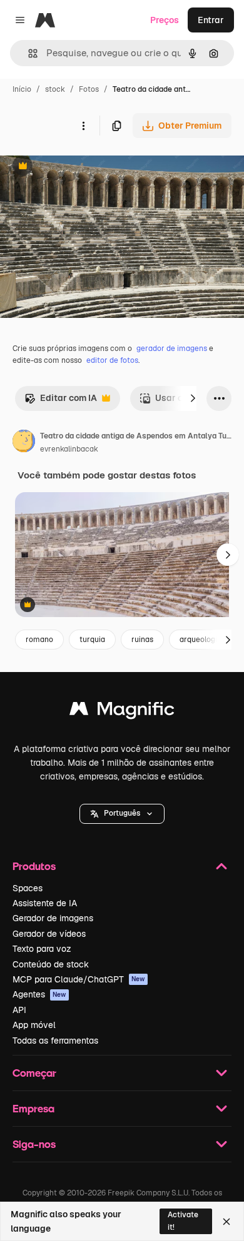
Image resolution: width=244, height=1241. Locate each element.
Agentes (39, 994)
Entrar (211, 20)
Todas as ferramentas (55, 1040)
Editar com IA (60, 401)
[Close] (226, 1221)
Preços (164, 20)
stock (55, 89)
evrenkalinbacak (69, 449)
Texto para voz (42, 948)
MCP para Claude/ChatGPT (79, 979)
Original (80, 167)
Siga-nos (34, 1143)
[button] (122, 814)
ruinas (142, 640)
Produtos (34, 866)
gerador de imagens (171, 349)
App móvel (34, 1025)
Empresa (33, 1108)
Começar (34, 1072)
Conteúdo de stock (51, 964)
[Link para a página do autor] (24, 443)
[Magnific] (122, 711)
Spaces (28, 888)
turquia (92, 640)
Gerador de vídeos (49, 933)
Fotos (89, 89)
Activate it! (183, 1221)
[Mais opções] (83, 125)
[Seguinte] (192, 398)
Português (122, 813)
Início (22, 89)
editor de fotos (112, 360)
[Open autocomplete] (28, 53)
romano (39, 640)
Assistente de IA (45, 903)
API (19, 1010)
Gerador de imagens (53, 918)
